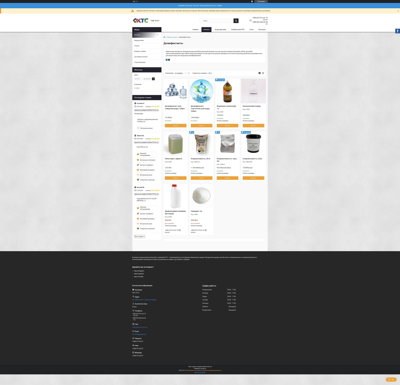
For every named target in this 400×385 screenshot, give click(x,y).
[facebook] (167, 60)
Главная (195, 29)
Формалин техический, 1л (226, 107)
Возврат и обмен (140, 51)
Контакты (262, 29)
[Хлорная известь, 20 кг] (201, 143)
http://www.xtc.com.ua (139, 327)
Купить (175, 125)
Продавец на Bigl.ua (200, 368)
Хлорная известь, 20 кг (200, 159)
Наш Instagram (139, 271)
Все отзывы (139, 236)
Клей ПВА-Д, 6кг (142, 147)
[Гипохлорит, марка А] (175, 143)
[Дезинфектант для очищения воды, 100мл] (175, 91)
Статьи (136, 46)
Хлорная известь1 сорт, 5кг (227, 160)
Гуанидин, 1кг (196, 211)
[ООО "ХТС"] (140, 20)
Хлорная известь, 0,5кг (252, 159)
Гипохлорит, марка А (173, 159)
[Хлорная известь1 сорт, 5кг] (227, 143)
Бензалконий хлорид (252, 106)
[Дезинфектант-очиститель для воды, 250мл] (201, 91)
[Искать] (236, 20)
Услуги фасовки (220, 29)
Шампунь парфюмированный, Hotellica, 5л (147, 120)
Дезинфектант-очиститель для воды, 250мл (200, 108)
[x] (169, 60)
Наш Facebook (139, 274)
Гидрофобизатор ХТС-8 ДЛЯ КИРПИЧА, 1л (146, 200)
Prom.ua (209, 366)
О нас (251, 29)
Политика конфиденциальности (211, 370)
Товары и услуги (172, 37)
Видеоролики (139, 40)
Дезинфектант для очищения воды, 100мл (175, 107)
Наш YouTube (138, 276)
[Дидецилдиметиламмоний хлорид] (175, 196)
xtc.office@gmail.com (139, 334)
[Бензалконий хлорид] (253, 91)
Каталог (206, 29)
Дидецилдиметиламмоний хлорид (175, 212)
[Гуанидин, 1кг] (201, 196)
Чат (392, 379)
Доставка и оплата (141, 57)
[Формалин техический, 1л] (227, 91)
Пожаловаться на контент (193, 370)
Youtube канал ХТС (237, 29)
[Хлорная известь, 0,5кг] (253, 143)
